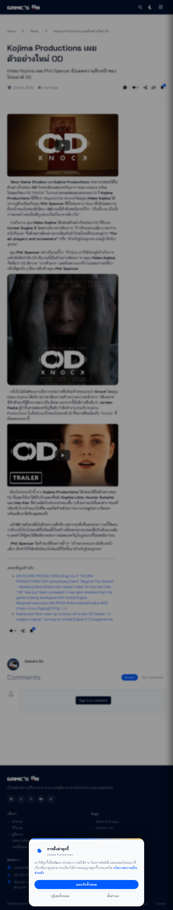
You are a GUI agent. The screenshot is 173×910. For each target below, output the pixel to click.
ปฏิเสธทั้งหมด (60, 896)
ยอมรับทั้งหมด (86, 884)
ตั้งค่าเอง (113, 896)
